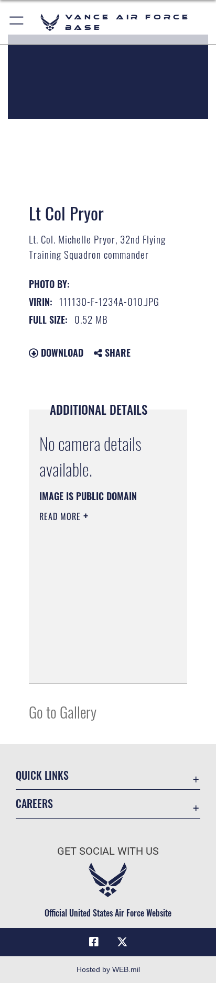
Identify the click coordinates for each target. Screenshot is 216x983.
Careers (34, 803)
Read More (61, 516)
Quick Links (42, 775)
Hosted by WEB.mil (108, 969)
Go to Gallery (62, 711)
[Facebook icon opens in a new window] (94, 942)
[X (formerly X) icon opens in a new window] (122, 942)
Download (60, 352)
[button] (17, 22)
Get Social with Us (108, 851)
